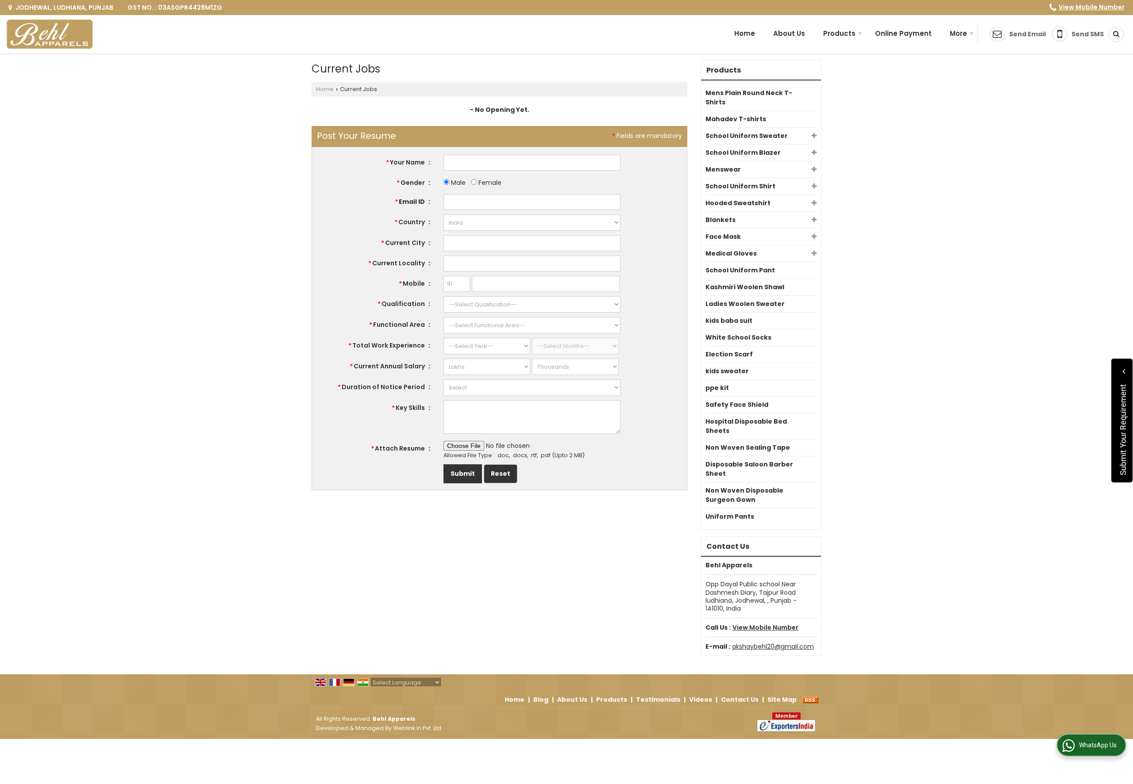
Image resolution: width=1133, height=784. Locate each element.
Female (489, 182)
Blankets (720, 219)
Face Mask (723, 236)
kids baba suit (728, 320)
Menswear (723, 169)
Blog (540, 699)
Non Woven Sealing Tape (747, 447)
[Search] (1113, 34)
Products (839, 33)
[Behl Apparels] (50, 34)
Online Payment (903, 33)
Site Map (782, 699)
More (958, 33)
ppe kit (717, 387)
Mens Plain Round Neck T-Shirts (748, 97)
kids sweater (727, 371)
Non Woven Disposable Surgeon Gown (744, 495)
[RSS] (810, 699)
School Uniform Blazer (743, 152)
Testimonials (658, 699)
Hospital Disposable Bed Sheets (746, 426)
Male (457, 182)
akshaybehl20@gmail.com (773, 646)
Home (744, 33)
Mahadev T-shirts (735, 119)
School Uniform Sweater (746, 135)
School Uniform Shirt (740, 186)
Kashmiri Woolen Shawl (744, 287)
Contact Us (740, 699)
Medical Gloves (731, 253)
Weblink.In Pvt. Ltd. (418, 728)
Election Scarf (729, 354)
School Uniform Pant (740, 270)
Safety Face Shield (736, 404)
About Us (789, 33)
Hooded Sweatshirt (738, 203)
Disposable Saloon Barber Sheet (749, 469)
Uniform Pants (729, 516)
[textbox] (531, 243)
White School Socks (738, 337)
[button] (1092, 7)
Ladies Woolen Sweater (745, 303)
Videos (700, 699)
